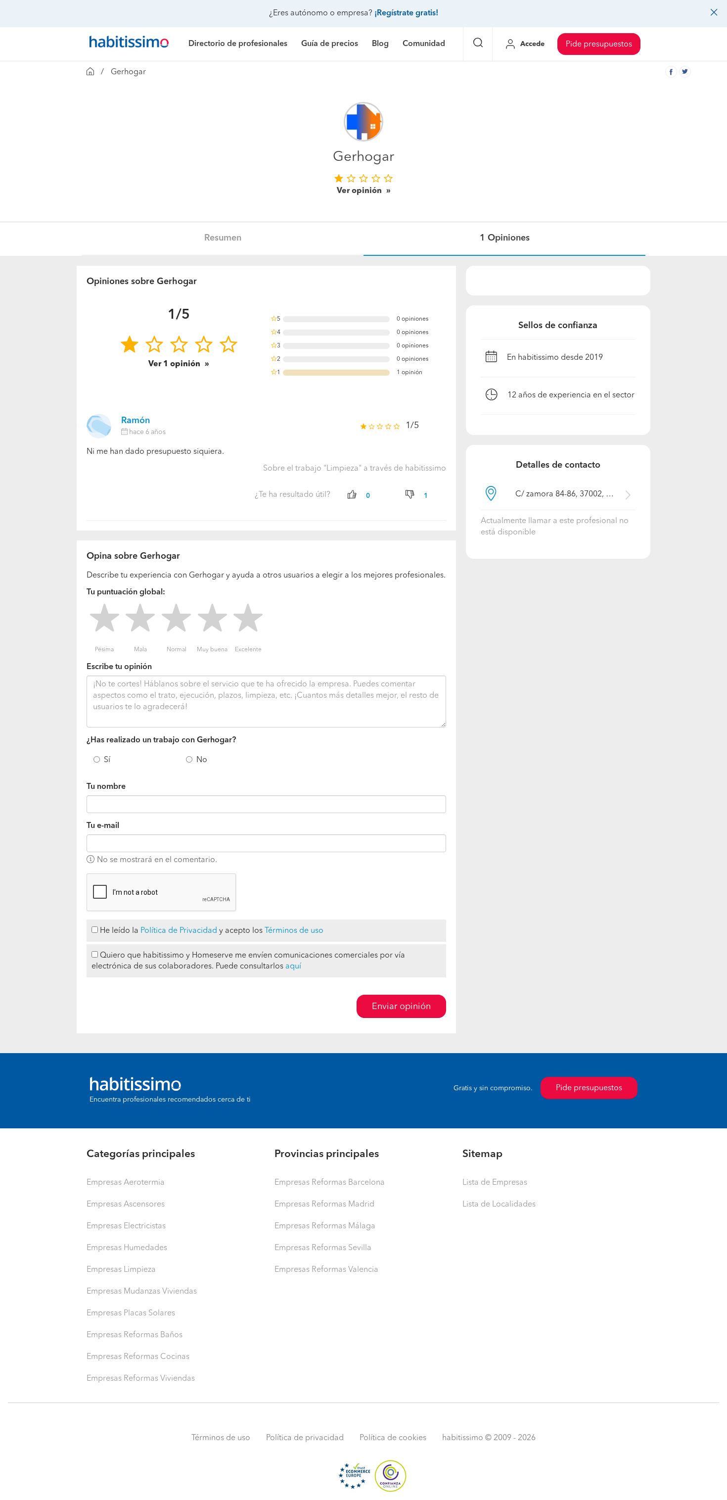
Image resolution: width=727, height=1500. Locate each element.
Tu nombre (106, 787)
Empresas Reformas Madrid (324, 1205)
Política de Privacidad (178, 931)
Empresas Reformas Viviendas (141, 1379)
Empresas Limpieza (121, 1270)
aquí (293, 966)
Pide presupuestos (599, 44)
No (201, 760)
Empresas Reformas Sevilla (322, 1248)
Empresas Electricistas (126, 1226)
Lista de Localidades (499, 1205)
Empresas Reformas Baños (134, 1335)
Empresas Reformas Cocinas (138, 1357)
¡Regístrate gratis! (406, 13)
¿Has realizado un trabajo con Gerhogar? (161, 740)
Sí (107, 760)
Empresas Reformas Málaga (324, 1226)
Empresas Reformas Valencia (326, 1270)
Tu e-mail (103, 826)
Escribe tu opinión (119, 667)
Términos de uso (294, 931)
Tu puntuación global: (126, 592)
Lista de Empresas (494, 1183)
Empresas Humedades (127, 1248)
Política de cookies (393, 1438)
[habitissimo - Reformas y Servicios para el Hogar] (129, 44)
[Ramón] (99, 426)
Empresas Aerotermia (126, 1183)
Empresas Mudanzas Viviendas (142, 1292)
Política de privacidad (305, 1438)
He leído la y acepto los (210, 931)
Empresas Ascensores (126, 1205)
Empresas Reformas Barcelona (329, 1183)
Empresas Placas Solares (131, 1313)
